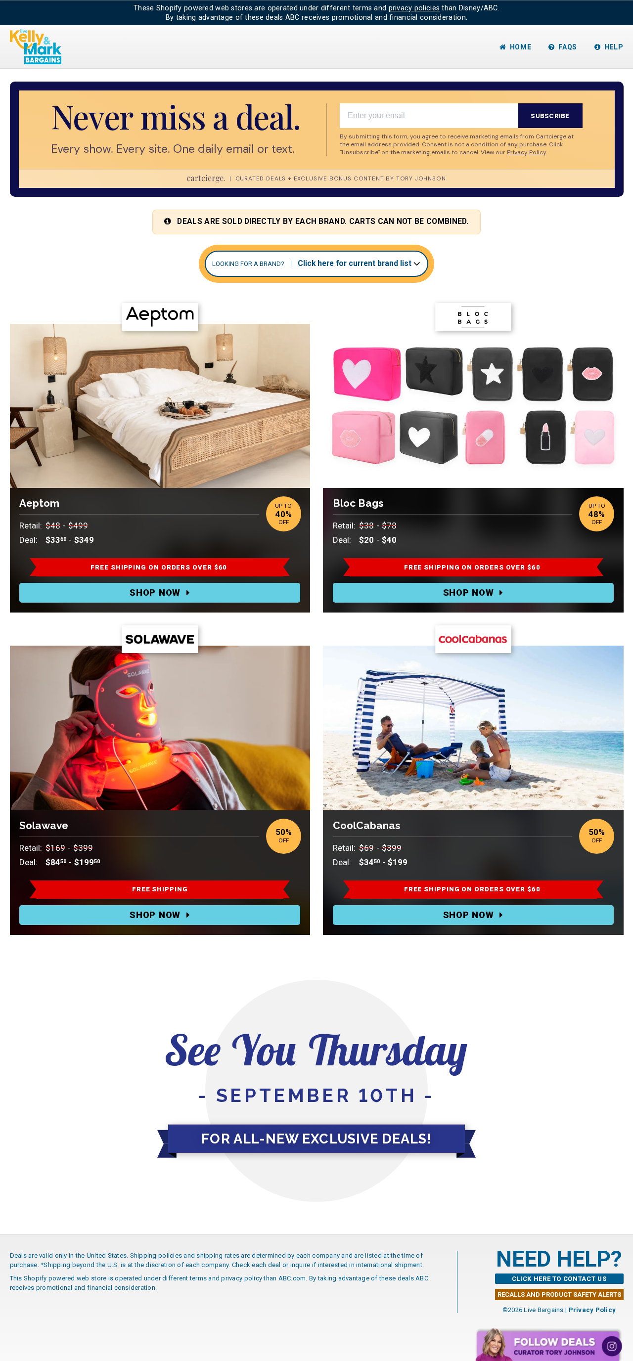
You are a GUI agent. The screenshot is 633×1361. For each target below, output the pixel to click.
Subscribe (550, 116)
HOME (521, 47)
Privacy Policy (592, 1310)
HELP (614, 47)
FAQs (567, 47)
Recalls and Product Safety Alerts (559, 1294)
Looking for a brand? (248, 263)
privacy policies (414, 8)
